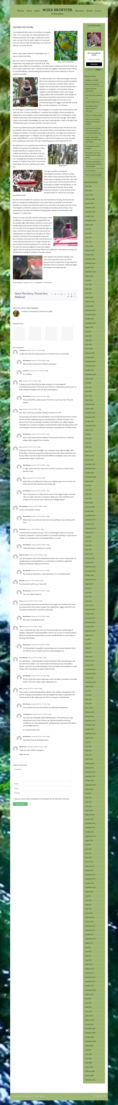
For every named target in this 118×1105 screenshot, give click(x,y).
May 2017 (88, 648)
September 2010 (91, 990)
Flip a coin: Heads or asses (94, 115)
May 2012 (88, 904)
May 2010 (88, 1007)
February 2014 (90, 815)
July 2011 (88, 947)
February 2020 (90, 507)
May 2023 (88, 340)
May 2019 (88, 545)
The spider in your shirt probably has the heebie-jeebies (93, 155)
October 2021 (90, 421)
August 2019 (89, 532)
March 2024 (89, 297)
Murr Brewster (18, 282)
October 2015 (90, 729)
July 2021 (88, 434)
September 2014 (91, 785)
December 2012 (90, 875)
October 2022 (90, 370)
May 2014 (88, 802)
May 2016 (88, 699)
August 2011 (89, 943)
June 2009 (89, 1054)
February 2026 (90, 199)
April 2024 (89, 293)
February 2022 (90, 404)
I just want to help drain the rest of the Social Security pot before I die (93, 130)
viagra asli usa (24, 754)
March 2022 (89, 400)
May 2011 (88, 956)
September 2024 (91, 272)
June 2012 (89, 900)
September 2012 (91, 887)
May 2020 (88, 494)
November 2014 (90, 776)
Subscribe (94, 64)
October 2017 (90, 627)
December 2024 (90, 259)
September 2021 (91, 426)
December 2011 (90, 926)
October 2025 (90, 216)
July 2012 (88, 896)
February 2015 (90, 763)
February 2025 (90, 250)
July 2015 (88, 742)
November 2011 (90, 930)
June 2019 (89, 541)
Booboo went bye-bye (92, 84)
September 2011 (91, 939)
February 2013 (90, 866)
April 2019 (89, 550)
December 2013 (90, 823)
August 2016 (89, 686)
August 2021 (89, 430)
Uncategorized (38, 282)
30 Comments (48, 282)
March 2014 (89, 810)
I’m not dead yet (91, 171)
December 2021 (90, 413)
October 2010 (90, 986)
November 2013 (90, 827)
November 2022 (90, 366)
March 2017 (89, 656)
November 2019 (90, 520)
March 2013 (89, 862)
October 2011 (90, 934)
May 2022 (88, 391)
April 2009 (89, 1063)
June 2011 (89, 951)
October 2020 (90, 473)
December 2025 (90, 207)
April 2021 (89, 447)
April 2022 (89, 396)
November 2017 (90, 622)
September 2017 (91, 631)
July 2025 (88, 229)
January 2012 (90, 922)
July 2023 (88, 332)
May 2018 (88, 597)
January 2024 (90, 306)
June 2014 (89, 798)
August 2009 (89, 1045)
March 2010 (89, 1016)
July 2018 (88, 588)
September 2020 (91, 477)
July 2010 (88, 998)
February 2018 (90, 609)
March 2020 (89, 502)
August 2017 (89, 635)
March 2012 (89, 913)
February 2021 (90, 455)
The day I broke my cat (93, 102)
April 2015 (89, 755)
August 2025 (89, 225)
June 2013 (89, 849)
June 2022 (89, 387)
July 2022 (88, 383)
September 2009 (91, 1041)
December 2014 (90, 772)
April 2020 (89, 498)
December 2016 (90, 669)
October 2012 (90, 883)
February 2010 (90, 1020)
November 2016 (90, 674)
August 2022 (89, 379)
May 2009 (88, 1058)
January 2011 (90, 973)
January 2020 (90, 511)
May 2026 (88, 186)
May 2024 (88, 289)
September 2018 (91, 580)
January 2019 (90, 562)
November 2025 (90, 212)
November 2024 (90, 263)
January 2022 (90, 408)
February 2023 (90, 353)
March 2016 (89, 708)
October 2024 (90, 267)
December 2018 (90, 567)
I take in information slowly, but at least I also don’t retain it (93, 139)
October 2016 (90, 678)
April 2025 (89, 242)
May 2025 (88, 237)
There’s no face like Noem (93, 175)
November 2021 (90, 417)
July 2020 (88, 485)
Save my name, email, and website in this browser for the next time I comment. (42, 799)
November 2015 (90, 725)
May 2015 (88, 750)
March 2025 (89, 246)
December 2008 (90, 1080)
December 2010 (90, 977)
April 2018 (89, 601)
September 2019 (91, 528)
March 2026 (89, 195)
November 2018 (90, 571)
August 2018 (89, 584)
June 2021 (89, 438)
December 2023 (90, 310)
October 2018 (90, 575)
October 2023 (90, 319)
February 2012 (90, 917)
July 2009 (88, 1050)
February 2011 (90, 969)
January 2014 (90, 819)
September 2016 (91, 682)
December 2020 (90, 464)
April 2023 (89, 344)
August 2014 (89, 789)
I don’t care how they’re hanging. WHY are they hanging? (93, 121)
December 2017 (90, 618)
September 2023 (91, 323)
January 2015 (90, 768)
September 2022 (91, 374)
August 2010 (89, 994)
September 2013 (91, 836)
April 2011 (89, 960)
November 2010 (90, 981)
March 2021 (89, 451)
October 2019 (90, 524)
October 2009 (90, 1037)
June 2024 (89, 284)
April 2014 (89, 806)
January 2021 (90, 460)
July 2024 (88, 280)
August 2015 (89, 738)
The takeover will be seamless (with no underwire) (92, 108)
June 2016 (89, 695)
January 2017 (90, 665)
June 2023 (89, 336)
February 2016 (90, 712)
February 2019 (90, 558)
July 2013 (88, 845)
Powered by (89, 70)
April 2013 (89, 857)
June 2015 (89, 746)
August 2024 (89, 276)
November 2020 (90, 468)
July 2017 (88, 639)
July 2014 (88, 793)
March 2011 (89, 964)
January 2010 (90, 1024)
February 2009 (90, 1071)
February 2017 (90, 661)
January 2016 (90, 716)
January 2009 (90, 1075)
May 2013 (88, 853)
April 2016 (89, 703)
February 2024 (90, 302)
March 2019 (89, 554)
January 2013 (90, 870)
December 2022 (90, 361)
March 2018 (89, 605)
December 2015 (90, 721)
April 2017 (89, 652)
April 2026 (89, 190)
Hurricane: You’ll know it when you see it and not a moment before (94, 164)
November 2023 (90, 314)
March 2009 (89, 1067)
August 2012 (89, 892)
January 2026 (90, 203)
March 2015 (89, 759)
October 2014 (90, 780)
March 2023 (89, 349)
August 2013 (89, 840)
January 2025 (90, 254)
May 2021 (88, 443)
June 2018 (89, 592)
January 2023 (90, 357)
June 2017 (89, 644)
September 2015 (91, 733)
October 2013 (90, 832)
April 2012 (89, 909)
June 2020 (89, 490)
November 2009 (90, 1033)
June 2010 (89, 1003)
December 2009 (90, 1028)
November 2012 (90, 879)
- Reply (43, 350)
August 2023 (89, 327)
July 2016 (88, 691)
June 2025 (89, 233)
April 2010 (89, 1011)
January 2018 (90, 614)
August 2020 (89, 481)
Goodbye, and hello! (92, 80)
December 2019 (90, 515)
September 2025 (91, 220)
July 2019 (88, 537)
